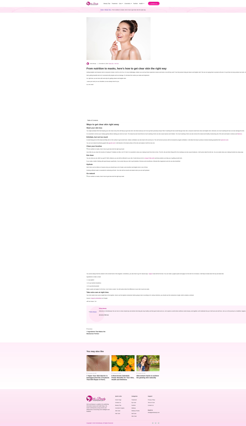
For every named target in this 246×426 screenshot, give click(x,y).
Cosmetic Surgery (119, 408)
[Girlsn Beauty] (93, 312)
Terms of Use (151, 402)
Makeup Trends (135, 410)
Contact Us (154, 3)
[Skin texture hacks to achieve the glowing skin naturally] (148, 363)
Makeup (134, 408)
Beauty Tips (108, 10)
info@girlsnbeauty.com (154, 412)
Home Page (118, 400)
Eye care (134, 402)
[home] (92, 3)
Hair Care (117, 413)
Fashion (134, 405)
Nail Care (134, 413)
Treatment (134, 400)
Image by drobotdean (96, 298)
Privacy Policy (151, 400)
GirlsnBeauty (99, 423)
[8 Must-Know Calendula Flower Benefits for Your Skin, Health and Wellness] (123, 363)
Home (102, 10)
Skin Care (116, 63)
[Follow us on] (153, 423)
